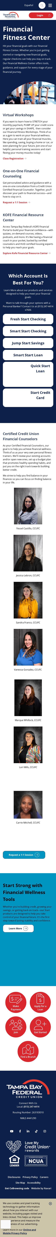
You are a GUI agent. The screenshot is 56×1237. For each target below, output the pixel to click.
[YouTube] (11, 1131)
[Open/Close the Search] (42, 5)
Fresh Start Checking (28, 319)
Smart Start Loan (28, 355)
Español (28, 5)
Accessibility (34, 1182)
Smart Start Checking (28, 331)
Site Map (20, 1182)
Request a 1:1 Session (15, 202)
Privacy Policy (30, 1177)
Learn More (15, 928)
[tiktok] (36, 1131)
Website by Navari (41, 1188)
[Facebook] (20, 1131)
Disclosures (14, 1177)
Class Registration (13, 158)
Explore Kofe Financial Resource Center (25, 253)
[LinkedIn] (28, 1131)
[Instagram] (44, 1131)
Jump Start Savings (28, 343)
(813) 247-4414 (31, 1106)
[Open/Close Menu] (50, 5)
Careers (44, 1177)
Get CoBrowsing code (17, 1188)
